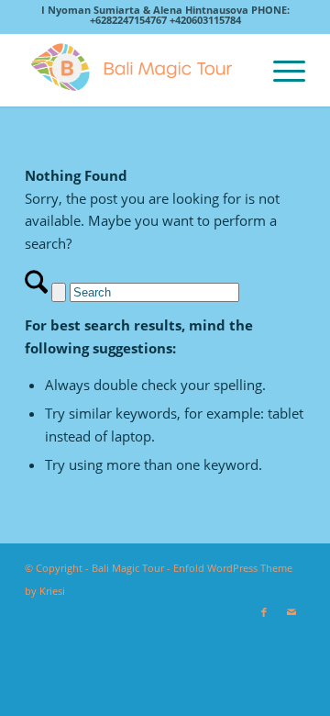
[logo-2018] (137, 69)
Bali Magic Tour (128, 568)
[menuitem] (280, 69)
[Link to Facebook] (264, 612)
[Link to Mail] (291, 612)
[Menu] (280, 69)
